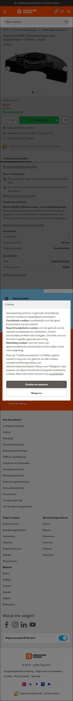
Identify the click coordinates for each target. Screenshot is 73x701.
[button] (36, 384)
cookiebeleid (56, 373)
